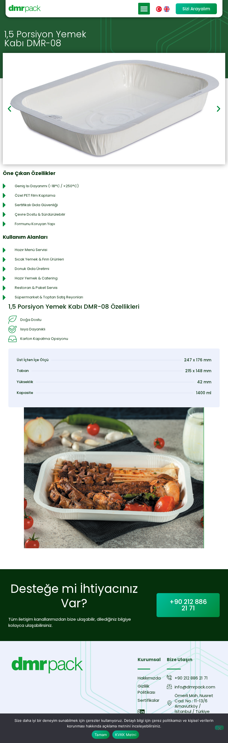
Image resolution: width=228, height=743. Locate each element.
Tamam (101, 734)
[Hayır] (219, 727)
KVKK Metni (125, 734)
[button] (144, 8)
